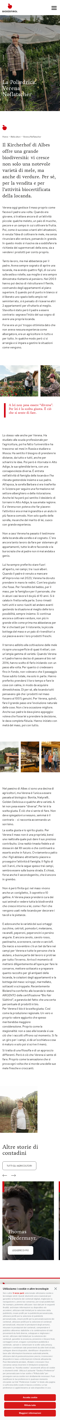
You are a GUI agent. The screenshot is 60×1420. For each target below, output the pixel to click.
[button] (55, 1288)
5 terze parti (18, 1293)
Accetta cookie (30, 1397)
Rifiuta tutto (30, 1405)
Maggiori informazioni (30, 1413)
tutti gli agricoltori (19, 1165)
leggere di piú (20, 1250)
